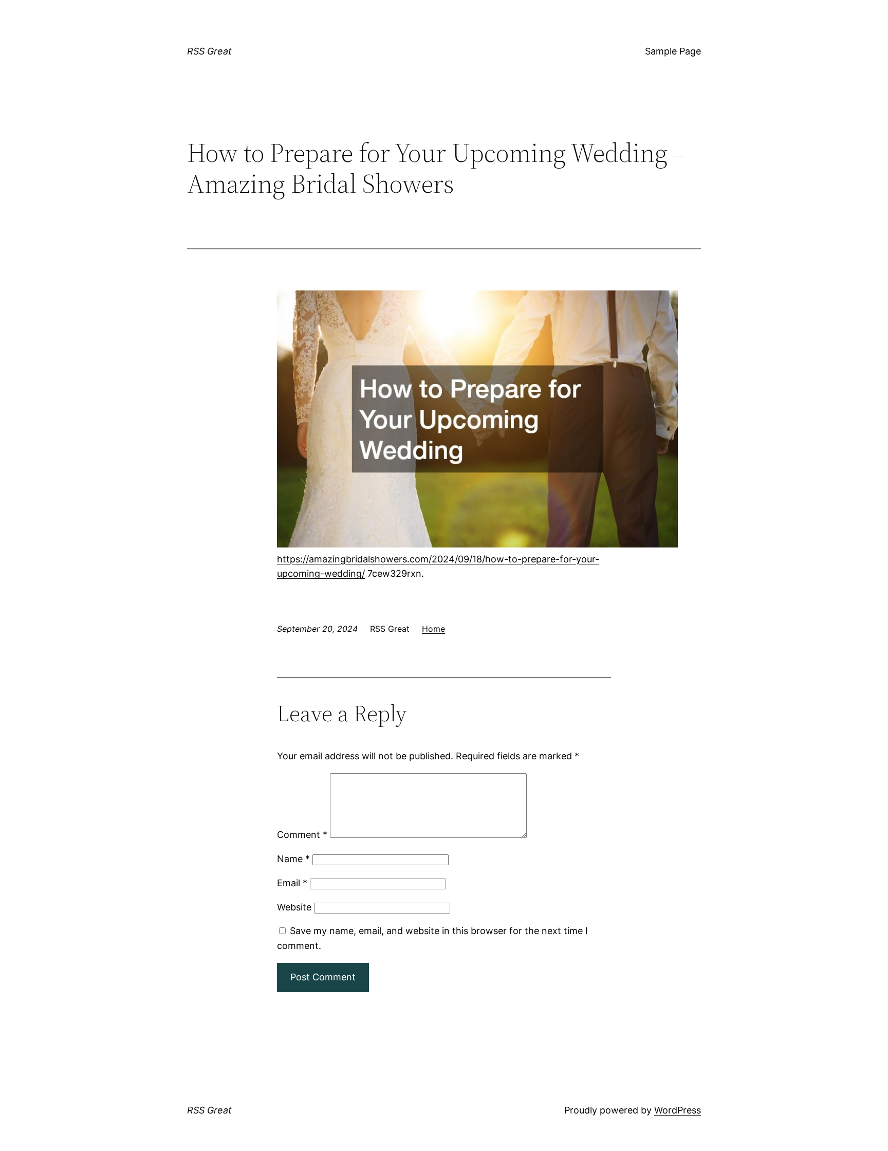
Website (294, 907)
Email (292, 883)
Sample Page (673, 51)
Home (433, 629)
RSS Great (209, 51)
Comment (302, 834)
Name (293, 858)
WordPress (677, 1110)
